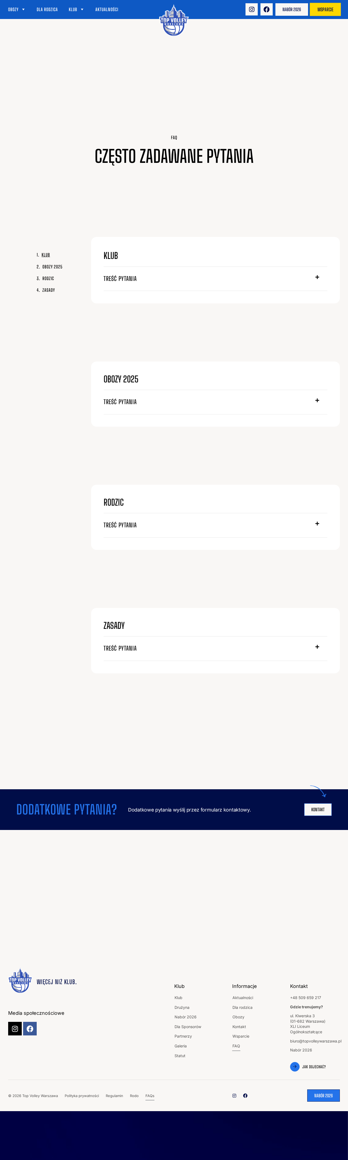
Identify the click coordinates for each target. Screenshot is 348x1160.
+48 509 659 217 (305, 997)
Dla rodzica (47, 9)
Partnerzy (183, 1036)
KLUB (46, 254)
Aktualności (106, 9)
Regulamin (114, 1096)
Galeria (181, 1046)
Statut (180, 1055)
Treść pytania (120, 278)
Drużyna (182, 1007)
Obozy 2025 (52, 266)
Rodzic (48, 278)
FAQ (236, 1046)
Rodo (134, 1096)
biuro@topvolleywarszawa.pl (315, 1041)
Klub (73, 9)
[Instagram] (252, 9)
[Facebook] (266, 9)
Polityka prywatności (82, 1096)
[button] (216, 279)
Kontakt (239, 1026)
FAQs (149, 1096)
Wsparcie (240, 1036)
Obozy (13, 9)
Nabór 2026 (186, 1017)
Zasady (48, 290)
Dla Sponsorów (188, 1026)
